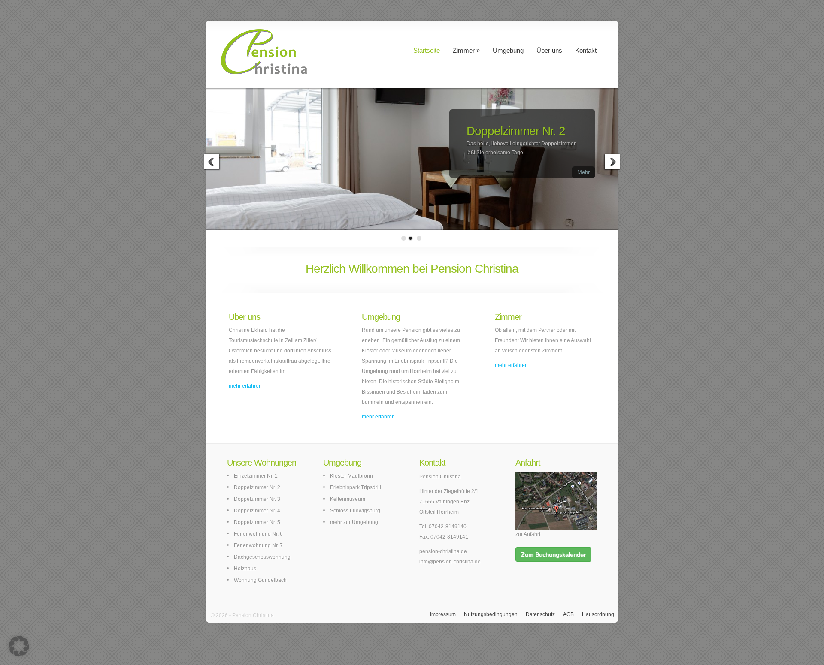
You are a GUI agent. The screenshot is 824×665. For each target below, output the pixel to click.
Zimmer (464, 50)
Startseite (426, 50)
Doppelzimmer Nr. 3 (257, 499)
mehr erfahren (245, 386)
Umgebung (508, 50)
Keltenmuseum (347, 499)
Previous (212, 162)
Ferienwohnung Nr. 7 (258, 545)
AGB (568, 614)
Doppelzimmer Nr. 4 (257, 511)
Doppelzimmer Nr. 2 (516, 131)
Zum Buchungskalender (553, 554)
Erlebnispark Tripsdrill (355, 487)
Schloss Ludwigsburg (355, 511)
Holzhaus (245, 569)
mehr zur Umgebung (354, 522)
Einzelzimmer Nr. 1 (256, 476)
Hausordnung (598, 614)
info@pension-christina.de (450, 562)
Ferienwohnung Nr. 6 (258, 534)
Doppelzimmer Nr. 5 (257, 522)
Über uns (549, 50)
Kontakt (586, 50)
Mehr (583, 172)
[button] (19, 646)
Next (612, 162)
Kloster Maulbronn (351, 476)
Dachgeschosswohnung (262, 557)
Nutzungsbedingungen (491, 614)
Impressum (443, 614)
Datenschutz (540, 614)
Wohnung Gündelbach (260, 580)
